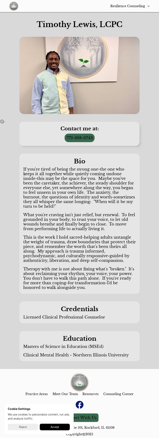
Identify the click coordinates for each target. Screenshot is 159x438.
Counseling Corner (118, 394)
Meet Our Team (65, 394)
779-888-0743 (80, 138)
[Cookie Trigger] (2, 121)
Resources (90, 394)
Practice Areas (36, 394)
